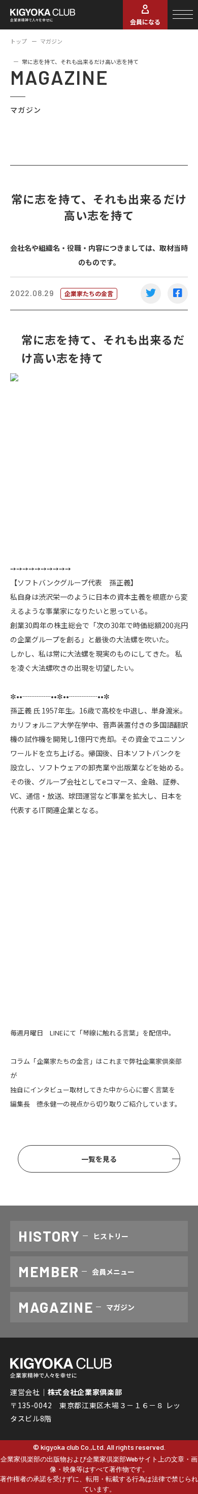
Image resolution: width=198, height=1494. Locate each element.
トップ (18, 41)
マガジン (51, 41)
